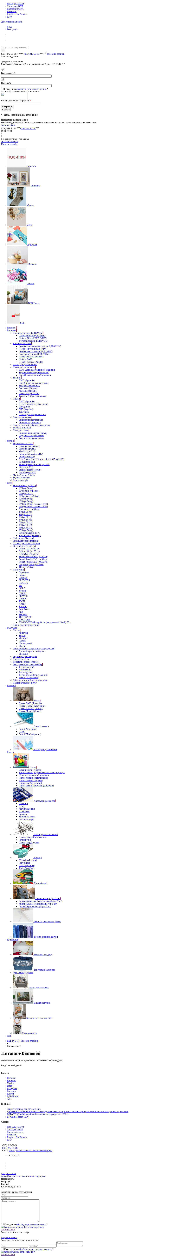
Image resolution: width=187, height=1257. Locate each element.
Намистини (18, 569)
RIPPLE (23, 606)
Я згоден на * (25, 1224)
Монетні (23, 638)
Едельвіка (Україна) (28, 388)
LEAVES (23, 596)
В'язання (32, 264)
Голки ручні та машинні (46, 834)
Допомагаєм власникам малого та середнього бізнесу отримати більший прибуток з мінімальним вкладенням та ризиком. (67, 1111)
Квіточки (23, 633)
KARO (22, 604)
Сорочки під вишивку (30, 422)
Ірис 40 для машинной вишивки (35, 375)
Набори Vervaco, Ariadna (31, 362)
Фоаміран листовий (28, 677)
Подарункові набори (29, 446)
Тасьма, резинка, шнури (46, 937)
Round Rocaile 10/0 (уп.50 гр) (33, 556)
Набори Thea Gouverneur (31, 356)
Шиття (30, 283)
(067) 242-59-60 (32, 54)
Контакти (12, 11)
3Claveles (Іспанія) (28, 860)
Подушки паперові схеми (31, 435)
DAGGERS (24, 619)
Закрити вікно (8, 125)
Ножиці (38, 857)
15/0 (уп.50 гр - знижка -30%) (33, 506)
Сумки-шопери (29, 1033)
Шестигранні (25, 643)
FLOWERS (24, 580)
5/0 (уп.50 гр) (25, 517)
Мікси (22, 646)
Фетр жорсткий (26, 667)
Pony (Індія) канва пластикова (34, 383)
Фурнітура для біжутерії (25, 656)
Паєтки (16, 630)
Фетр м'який (25, 669)
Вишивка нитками (22, 343)
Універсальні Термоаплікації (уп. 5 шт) (38, 903)
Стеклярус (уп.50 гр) (29, 509)
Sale (22, 322)
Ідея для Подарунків (23, 972)
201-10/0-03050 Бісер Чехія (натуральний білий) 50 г (45, 622)
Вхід (9, 26)
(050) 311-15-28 (28, 128)
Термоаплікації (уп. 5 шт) (47, 898)
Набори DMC (25, 359)
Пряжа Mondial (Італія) (30, 711)
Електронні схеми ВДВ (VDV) (34, 354)
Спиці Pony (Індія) (28, 729)
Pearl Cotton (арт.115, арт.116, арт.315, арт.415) (41, 459)
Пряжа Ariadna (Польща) (31, 708)
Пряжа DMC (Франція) (30, 703)
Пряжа (37, 700)
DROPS (22, 598)
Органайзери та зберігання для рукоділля (33, 648)
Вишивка (35, 185)
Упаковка (23, 654)
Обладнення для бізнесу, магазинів (30, 680)
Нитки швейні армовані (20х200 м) (36, 785)
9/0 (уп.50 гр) (25, 527)
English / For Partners (17, 14)
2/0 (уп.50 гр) (25, 512)
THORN (23, 614)
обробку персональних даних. (31, 89)
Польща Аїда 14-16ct (29, 393)
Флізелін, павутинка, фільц (47, 921)
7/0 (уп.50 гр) (25, 522)
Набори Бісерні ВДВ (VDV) (32, 338)
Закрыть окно (8, 1254)
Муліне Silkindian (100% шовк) (34, 372)
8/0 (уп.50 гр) (25, 525)
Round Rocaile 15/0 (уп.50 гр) (33, 562)
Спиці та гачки (41, 726)
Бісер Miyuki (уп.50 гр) (24, 546)
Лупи (21, 806)
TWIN (22, 601)
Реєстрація (12, 29)
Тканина (17, 377)
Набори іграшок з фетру (25, 683)
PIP (20, 585)
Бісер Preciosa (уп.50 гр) (25, 485)
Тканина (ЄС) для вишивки (32, 396)
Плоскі (22, 640)
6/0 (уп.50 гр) (25, 519)
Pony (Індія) (24, 406)
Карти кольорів (20, 480)
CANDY (23, 577)
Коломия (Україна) (28, 391)
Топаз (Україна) (26, 868)
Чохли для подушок (39, 987)
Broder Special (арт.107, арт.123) (34, 464)
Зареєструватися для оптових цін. (24, 1109)
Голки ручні (25, 839)
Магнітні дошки (27, 809)
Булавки (23, 814)
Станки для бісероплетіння (32, 414)
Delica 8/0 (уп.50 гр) (28, 554)
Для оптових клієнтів (11, 21)
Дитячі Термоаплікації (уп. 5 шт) (35, 906)
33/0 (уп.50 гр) (26, 530)
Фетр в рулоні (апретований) (33, 675)
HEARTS (23, 583)
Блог (9, 16)
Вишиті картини (42, 1003)
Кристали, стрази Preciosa (25, 662)
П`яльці (16, 398)
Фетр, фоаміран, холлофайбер (27, 664)
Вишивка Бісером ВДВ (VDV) (28, 333)
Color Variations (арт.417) (31, 454)
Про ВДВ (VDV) (15, 3)
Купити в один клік (34, 1227)
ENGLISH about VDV (18, 1117)
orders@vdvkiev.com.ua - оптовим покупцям (30, 1150)
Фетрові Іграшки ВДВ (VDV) (33, 341)
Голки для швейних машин (32, 837)
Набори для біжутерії (23, 538)
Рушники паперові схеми (31, 438)
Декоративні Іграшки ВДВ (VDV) (35, 351)
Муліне (30, 205)
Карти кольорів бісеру (30, 535)
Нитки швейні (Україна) (31, 780)
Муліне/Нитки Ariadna (24, 475)
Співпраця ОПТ (15, 6)
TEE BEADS (25, 617)
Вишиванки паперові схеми (33, 433)
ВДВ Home (33, 303)
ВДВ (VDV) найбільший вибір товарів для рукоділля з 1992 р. (38, 1114)
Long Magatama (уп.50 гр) (31, 564)
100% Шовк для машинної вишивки (37, 370)
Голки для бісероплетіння (25, 541)
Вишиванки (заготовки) (31, 420)
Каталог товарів (9, 141)
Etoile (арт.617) (26, 467)
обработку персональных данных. (35, 1249)
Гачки (22, 731)
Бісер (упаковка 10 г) (29, 533)
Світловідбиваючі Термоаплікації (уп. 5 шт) (40, 901)
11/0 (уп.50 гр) (26, 493)
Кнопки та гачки (27, 816)
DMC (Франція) (26, 380)
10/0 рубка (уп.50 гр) (29, 491)
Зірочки (22, 590)
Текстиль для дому (43, 954)
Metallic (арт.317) (27, 451)
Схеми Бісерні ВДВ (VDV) (32, 335)
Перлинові (24, 572)
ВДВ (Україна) (26, 409)
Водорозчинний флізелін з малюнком (31, 425)
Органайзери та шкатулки (32, 651)
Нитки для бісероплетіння (26, 625)
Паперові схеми (21, 430)
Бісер (29, 225)
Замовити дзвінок (55, 54)
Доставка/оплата (15, 9)
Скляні (22, 575)
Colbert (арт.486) (27, 462)
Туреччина (24, 412)
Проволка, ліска (21, 659)
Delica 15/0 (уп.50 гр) (29, 551)
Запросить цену (27, 1252)
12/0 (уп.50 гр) (26, 498)
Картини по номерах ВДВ (39, 1018)
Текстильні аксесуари (44, 970)
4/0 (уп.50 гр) (25, 514)
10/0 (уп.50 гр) (26, 488)
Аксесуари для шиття (44, 801)
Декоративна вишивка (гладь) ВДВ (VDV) (40, 346)
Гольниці (23, 803)
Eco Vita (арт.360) (27, 472)
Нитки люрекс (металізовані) (33, 778)
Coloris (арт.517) (27, 456)
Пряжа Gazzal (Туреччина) (32, 706)
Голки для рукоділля (29, 842)
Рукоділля (32, 244)
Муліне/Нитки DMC (23, 443)
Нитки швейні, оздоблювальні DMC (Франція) (42, 772)
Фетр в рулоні (26, 672)
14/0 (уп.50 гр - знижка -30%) (33, 504)
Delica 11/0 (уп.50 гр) (29, 548)
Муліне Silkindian (21, 477)
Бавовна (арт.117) (27, 448)
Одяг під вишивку (22, 417)
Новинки (31, 166)
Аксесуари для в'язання (45, 749)
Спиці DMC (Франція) (30, 734)
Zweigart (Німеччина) (29, 385)
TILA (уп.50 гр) (26, 567)
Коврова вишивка (22, 427)
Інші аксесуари (26, 819)
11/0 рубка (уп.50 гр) (29, 496)
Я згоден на (26, 89)
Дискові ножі (40, 883)
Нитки (33, 767)
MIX (21, 612)
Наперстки (24, 811)
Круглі (22, 635)
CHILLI (22, 593)
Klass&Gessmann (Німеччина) (33, 404)
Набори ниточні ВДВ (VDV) (33, 348)
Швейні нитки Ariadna (30, 770)
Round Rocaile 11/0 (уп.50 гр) (33, 559)
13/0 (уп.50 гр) (26, 501)
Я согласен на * (28, 1249)
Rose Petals (24, 609)
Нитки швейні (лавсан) (30, 783)
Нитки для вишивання (24, 367)
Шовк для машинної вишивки (34, 775)
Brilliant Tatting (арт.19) (30, 469)
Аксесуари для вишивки (25, 364)
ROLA (22, 588)
